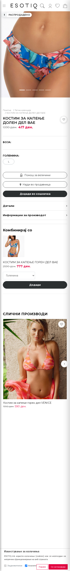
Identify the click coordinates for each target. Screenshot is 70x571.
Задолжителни (14, 565)
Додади (35, 284)
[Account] (50, 6)
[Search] (45, 6)
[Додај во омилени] (63, 119)
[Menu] (4, 6)
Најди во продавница (36, 184)
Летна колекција (23, 110)
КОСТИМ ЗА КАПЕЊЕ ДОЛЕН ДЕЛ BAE (25, 113)
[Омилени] (61, 324)
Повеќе (42, 567)
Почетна (7, 110)
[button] (64, 363)
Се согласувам (58, 567)
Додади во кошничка (35, 193)
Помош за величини (37, 175)
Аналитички (34, 565)
